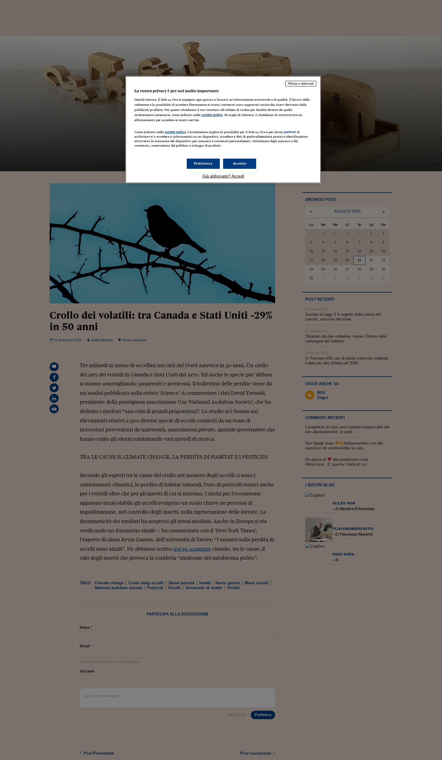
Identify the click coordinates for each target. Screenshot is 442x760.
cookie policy (212, 115)
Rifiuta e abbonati (301, 83)
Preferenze (203, 163)
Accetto (240, 163)
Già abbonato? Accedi (223, 176)
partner (290, 132)
